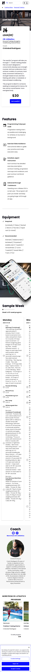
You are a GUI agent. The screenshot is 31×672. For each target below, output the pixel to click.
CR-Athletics (8, 39)
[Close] (29, 647)
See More (16, 618)
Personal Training (19, 7)
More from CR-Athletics (15, 536)
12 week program (16, 635)
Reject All (15, 664)
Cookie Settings (15, 658)
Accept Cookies (15, 669)
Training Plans (8, 7)
